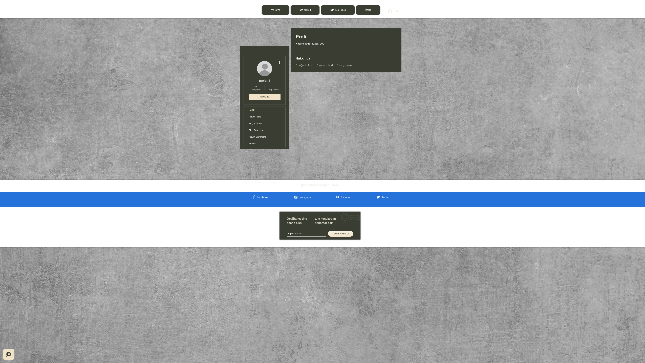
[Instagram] (296, 197)
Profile (252, 110)
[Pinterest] (337, 197)
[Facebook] (254, 197)
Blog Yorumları (256, 123)
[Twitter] (378, 197)
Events (252, 143)
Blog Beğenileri (256, 130)
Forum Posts (255, 116)
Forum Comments (257, 137)
